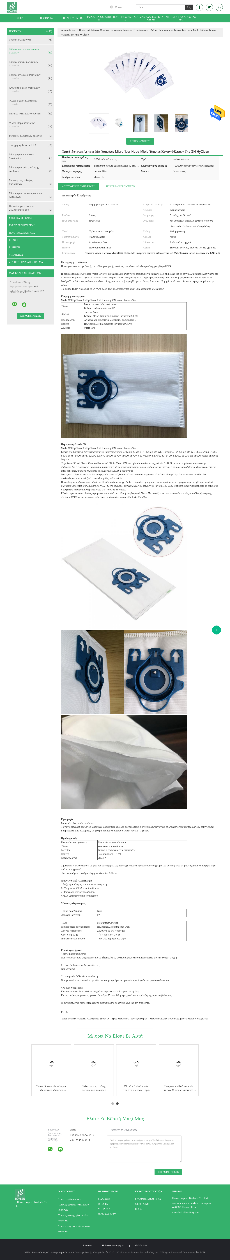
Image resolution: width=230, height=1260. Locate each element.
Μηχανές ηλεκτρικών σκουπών (30, 113)
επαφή (13, 240)
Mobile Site (141, 1245)
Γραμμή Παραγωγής (148, 1199)
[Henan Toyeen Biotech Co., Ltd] (14, 304)
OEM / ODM (142, 1204)
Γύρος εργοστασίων (99, 18)
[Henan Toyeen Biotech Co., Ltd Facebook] (199, 7)
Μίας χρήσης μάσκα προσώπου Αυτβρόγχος (30, 195)
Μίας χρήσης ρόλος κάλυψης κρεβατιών (30, 169)
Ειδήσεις (14, 247)
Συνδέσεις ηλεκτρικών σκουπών (30, 136)
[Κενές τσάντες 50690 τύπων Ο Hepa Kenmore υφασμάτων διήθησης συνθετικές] (136, 1064)
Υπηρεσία (104, 1209)
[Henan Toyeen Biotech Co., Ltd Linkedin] (219, 7)
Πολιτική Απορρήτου (113, 1245)
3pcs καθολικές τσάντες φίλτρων (129, 1018)
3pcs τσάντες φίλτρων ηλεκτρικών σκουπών (85, 1018)
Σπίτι (20, 18)
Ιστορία (103, 1204)
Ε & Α (138, 1209)
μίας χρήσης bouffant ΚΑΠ (30, 145)
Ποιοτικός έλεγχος (125, 18)
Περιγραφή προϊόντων (120, 186)
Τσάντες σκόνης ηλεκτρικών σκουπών (30, 64)
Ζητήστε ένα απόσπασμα (181, 18)
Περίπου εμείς (72, 18)
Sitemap (86, 1245)
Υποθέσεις (16, 255)
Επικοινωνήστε (140, 141)
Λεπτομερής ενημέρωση (78, 186)
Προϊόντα (46, 18)
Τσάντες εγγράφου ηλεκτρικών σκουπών (30, 77)
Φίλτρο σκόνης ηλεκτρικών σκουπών (30, 103)
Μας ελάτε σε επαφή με (151, 18)
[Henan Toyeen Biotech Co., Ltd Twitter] (209, 7)
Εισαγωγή (104, 1199)
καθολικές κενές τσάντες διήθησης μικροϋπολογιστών (179, 1018)
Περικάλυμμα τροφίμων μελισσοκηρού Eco (30, 208)
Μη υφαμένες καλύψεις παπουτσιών (30, 182)
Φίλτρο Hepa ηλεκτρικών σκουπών (30, 125)
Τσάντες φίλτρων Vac (30, 40)
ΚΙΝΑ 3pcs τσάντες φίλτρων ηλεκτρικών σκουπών (50, 1252)
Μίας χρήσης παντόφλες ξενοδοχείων (30, 156)
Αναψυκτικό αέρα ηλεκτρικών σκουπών (30, 90)
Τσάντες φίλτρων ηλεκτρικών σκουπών (30, 51)
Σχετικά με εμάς (20, 218)
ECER (203, 1252)
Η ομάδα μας (107, 1214)
